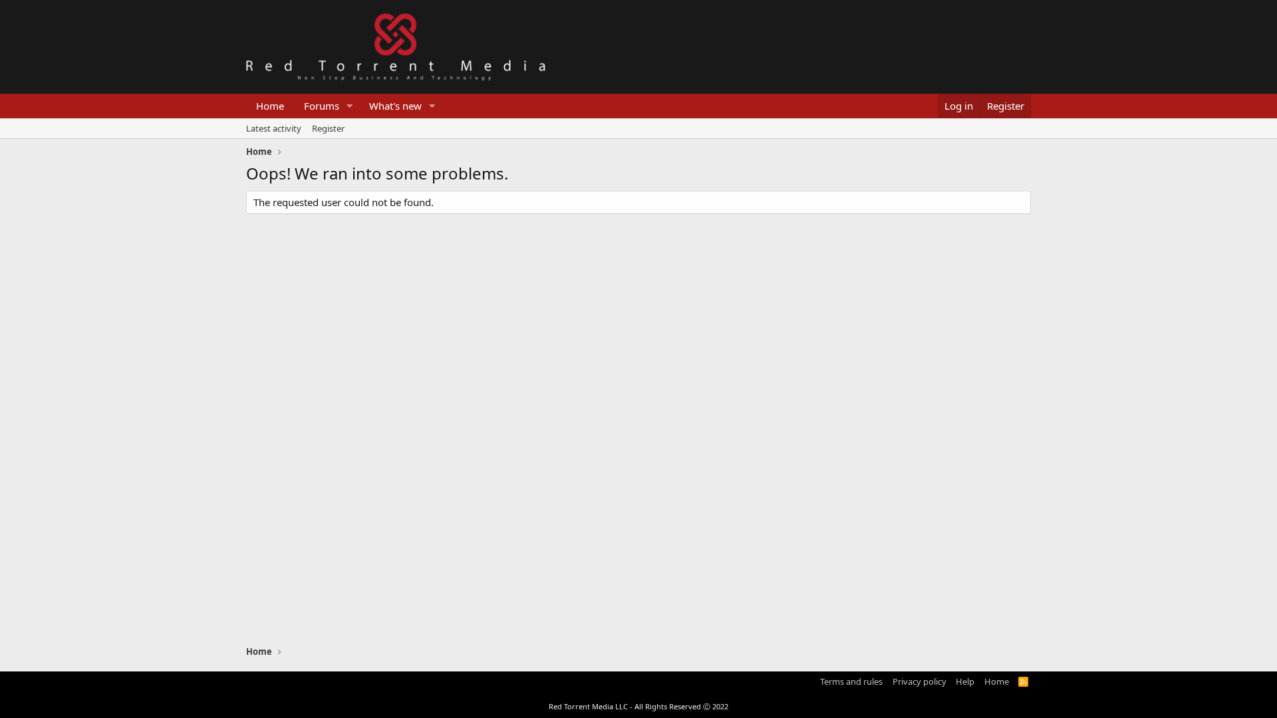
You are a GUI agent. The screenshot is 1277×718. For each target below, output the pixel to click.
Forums (321, 105)
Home (270, 105)
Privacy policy (919, 681)
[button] (350, 106)
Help (965, 681)
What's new (395, 105)
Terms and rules (851, 681)
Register (328, 128)
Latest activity (273, 128)
